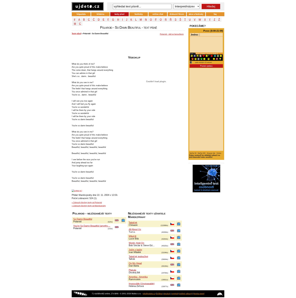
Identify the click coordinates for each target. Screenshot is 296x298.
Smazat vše (211, 153)
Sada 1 (192, 53)
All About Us (135, 229)
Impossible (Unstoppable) (141, 283)
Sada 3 (204, 53)
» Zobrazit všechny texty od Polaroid (87, 202)
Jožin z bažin (135, 250)
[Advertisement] (128, 46)
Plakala (132, 270)
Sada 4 (210, 53)
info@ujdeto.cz (149, 294)
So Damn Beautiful (82, 219)
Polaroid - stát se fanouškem (172, 34)
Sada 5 (215, 53)
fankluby (139, 14)
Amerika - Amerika (138, 277)
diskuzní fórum (177, 14)
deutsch (167, 294)
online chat (157, 14)
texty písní (119, 14)
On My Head (135, 263)
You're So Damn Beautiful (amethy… (91, 226)
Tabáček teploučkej (138, 256)
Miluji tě (132, 236)
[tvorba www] (198, 294)
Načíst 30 (193, 153)
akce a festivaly (196, 14)
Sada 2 (198, 53)
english (175, 294)
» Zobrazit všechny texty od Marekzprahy (89, 206)
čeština (159, 294)
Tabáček (133, 222)
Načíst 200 (202, 153)
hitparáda (81, 14)
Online (218, 153)
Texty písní (76, 34)
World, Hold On (136, 243)
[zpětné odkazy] (185, 294)
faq (215, 14)
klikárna (100, 14)
